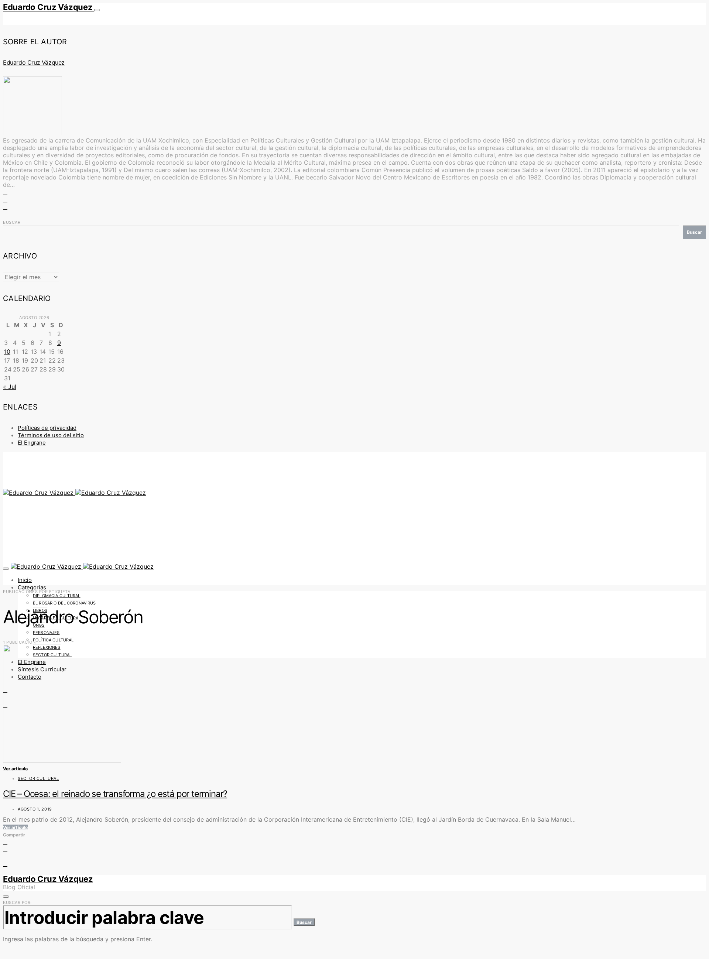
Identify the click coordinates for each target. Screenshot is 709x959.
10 (7, 351)
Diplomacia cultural (57, 595)
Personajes (46, 632)
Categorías (32, 587)
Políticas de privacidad (47, 427)
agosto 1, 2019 (35, 809)
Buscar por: (17, 902)
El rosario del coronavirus (64, 603)
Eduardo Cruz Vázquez (48, 7)
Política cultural (53, 640)
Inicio (25, 579)
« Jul (9, 386)
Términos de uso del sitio (51, 435)
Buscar (11, 222)
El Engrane (32, 442)
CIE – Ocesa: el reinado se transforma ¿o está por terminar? (115, 793)
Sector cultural (38, 778)
